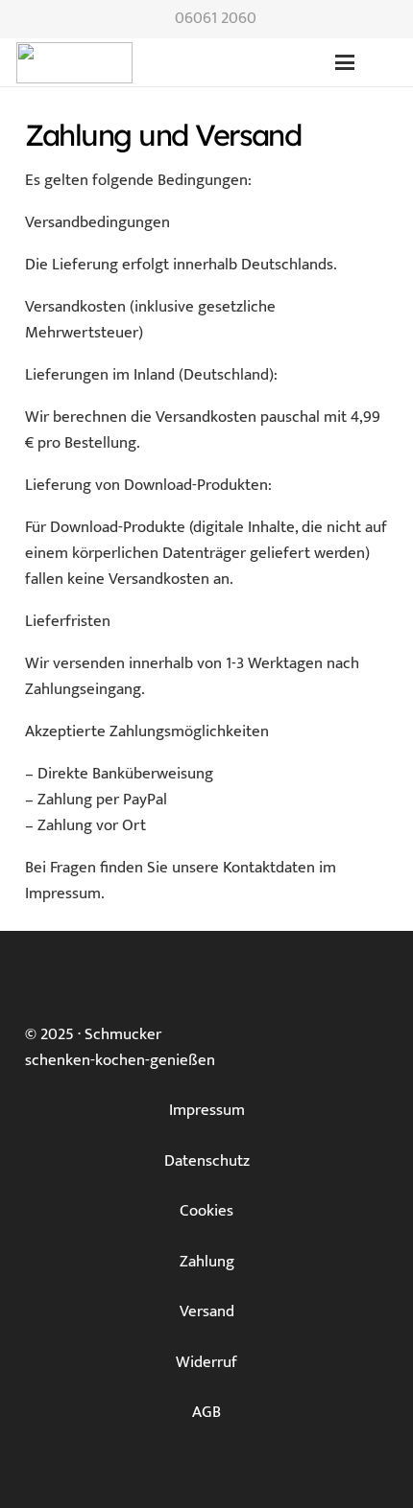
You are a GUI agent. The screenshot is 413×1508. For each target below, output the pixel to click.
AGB (206, 1412)
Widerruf (206, 1362)
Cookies (206, 1210)
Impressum (207, 1110)
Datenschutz (207, 1161)
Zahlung (207, 1261)
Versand (207, 1311)
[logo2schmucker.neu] (74, 62)
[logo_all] (181, 62)
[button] (344, 62)
